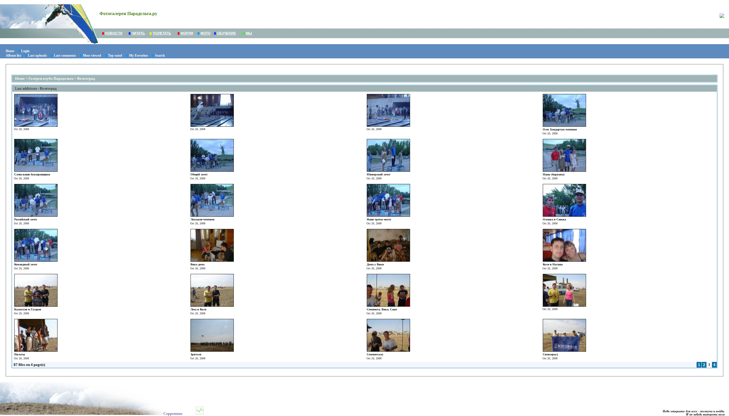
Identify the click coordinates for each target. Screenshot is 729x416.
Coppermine (173, 413)
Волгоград (86, 78)
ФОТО (205, 33)
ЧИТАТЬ (138, 33)
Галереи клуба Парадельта (50, 78)
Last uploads (37, 56)
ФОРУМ (187, 33)
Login (25, 51)
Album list (13, 56)
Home (10, 51)
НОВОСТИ (113, 33)
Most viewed (92, 56)
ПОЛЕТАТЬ (162, 33)
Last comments (65, 56)
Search (160, 56)
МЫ (249, 33)
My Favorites (138, 56)
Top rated (115, 56)
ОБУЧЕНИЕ (226, 33)
